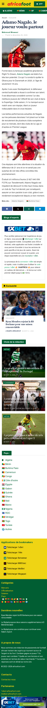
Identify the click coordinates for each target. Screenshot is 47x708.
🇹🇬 (17, 602)
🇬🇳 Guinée (7, 492)
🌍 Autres (7, 529)
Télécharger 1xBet (14, 547)
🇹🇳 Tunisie (7, 525)
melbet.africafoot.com (11, 694)
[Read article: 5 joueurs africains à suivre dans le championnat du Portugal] (23, 362)
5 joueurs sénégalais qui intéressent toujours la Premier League (21, 401)
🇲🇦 (8, 602)
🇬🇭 (23, 602)
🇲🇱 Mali (5, 500)
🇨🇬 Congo (7, 476)
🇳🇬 (26, 599)
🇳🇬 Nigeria (7, 508)
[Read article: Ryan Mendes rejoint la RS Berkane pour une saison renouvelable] (23, 306)
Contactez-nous (8, 679)
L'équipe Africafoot (13, 331)
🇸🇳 (14, 602)
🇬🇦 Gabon (7, 488)
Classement (9, 383)
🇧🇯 (5, 599)
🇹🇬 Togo (6, 520)
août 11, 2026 (10, 442)
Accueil (4, 18)
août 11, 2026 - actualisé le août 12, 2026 (20, 408)
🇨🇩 (11, 602)
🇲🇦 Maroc (7, 504)
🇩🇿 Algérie (7, 10)
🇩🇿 (2, 599)
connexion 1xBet (26, 261)
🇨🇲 (11, 599)
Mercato (5, 588)
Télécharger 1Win (14, 552)
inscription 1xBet (31, 255)
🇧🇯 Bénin (21, 10)
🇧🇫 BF (31, 10)
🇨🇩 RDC (6, 512)
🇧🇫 (8, 599)
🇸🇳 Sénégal (8, 516)
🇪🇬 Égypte (7, 484)
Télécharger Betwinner (16, 558)
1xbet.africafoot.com (10, 691)
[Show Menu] (3, 4)
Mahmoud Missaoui (10, 32)
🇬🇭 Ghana (7, 496)
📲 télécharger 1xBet (30, 239)
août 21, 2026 (28, 331)
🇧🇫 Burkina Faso (32, 201)
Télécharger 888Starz (16, 563)
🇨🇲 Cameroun (9, 472)
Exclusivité (12, 18)
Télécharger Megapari (16, 574)
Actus (6, 349)
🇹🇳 (20, 602)
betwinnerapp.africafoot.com (14, 696)
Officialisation (7, 591)
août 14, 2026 (10, 375)
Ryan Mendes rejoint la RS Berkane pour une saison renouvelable (20, 324)
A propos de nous (10, 642)
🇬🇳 (2, 602)
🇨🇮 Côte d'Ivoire (10, 480)
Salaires (4, 593)
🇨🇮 (17, 599)
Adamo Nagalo (23, 74)
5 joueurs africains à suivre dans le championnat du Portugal (23, 370)
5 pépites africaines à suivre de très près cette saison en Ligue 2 (23, 437)
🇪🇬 (20, 599)
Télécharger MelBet (15, 568)
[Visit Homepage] (19, 4)
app (40, 4)
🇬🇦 (23, 599)
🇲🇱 (5, 602)
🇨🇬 (14, 599)
